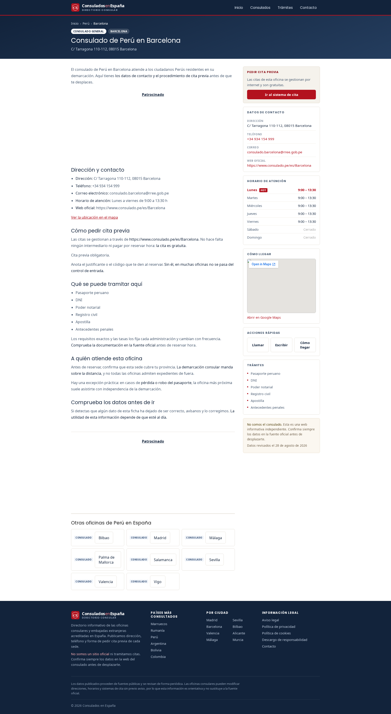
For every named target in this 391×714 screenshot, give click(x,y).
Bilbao (238, 626)
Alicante (239, 633)
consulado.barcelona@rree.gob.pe (274, 152)
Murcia (238, 639)
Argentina (158, 643)
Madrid (211, 620)
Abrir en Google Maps (264, 317)
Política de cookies (276, 633)
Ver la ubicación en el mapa (94, 217)
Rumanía (158, 630)
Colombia (158, 656)
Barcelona (214, 626)
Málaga (212, 639)
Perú (86, 23)
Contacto (308, 7)
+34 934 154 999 (260, 138)
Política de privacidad (278, 626)
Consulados (260, 7)
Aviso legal (270, 620)
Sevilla (238, 620)
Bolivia (156, 650)
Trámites (285, 7)
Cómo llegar (305, 344)
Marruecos (159, 623)
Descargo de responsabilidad (284, 639)
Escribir (281, 344)
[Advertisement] (153, 131)
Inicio (239, 7)
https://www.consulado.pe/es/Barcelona (279, 165)
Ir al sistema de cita (281, 94)
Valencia (212, 633)
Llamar (258, 344)
